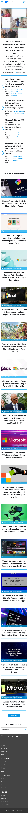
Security (3, 754)
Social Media (4, 802)
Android (3, 765)
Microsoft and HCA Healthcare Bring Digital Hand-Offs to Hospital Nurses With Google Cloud (14, 47)
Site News (14, 96)
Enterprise (4, 748)
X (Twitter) (13, 736)
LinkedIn (21, 736)
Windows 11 (16, 160)
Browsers (3, 799)
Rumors (3, 782)
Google (16, 111)
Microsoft (19, 90)
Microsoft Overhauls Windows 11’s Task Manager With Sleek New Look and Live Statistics (14, 148)
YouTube (17, 736)
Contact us (19, 810)
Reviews (3, 795)
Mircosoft (3, 762)
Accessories (4, 785)
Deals (2, 779)
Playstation (4, 788)
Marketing (4, 751)
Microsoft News (16, 92)
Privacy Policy (10, 810)
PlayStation (18, 94)
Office (2, 771)
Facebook (8, 736)
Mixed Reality (4, 805)
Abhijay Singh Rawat (9, 72)
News (13, 94)
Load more (13, 715)
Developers (4, 745)
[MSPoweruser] (10, 2)
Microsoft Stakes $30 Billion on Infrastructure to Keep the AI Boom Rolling (14, 125)
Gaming (13, 90)
